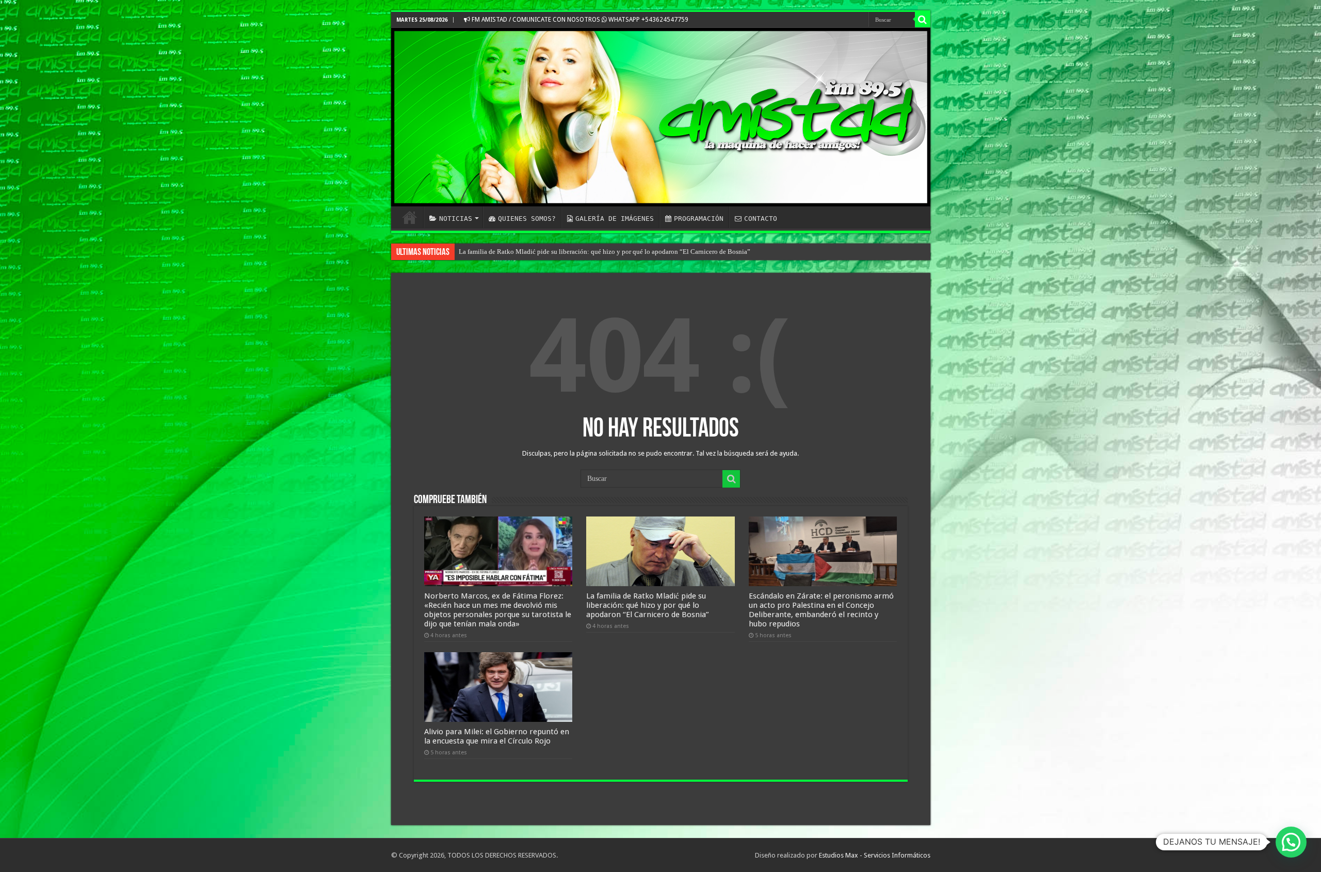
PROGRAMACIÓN (698, 218)
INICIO (409, 217)
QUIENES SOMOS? (527, 218)
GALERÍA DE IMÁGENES (614, 218)
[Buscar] (922, 19)
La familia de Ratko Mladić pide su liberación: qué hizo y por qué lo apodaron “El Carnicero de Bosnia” (604, 251)
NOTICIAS (455, 218)
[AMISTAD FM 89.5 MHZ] (660, 117)
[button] (1291, 842)
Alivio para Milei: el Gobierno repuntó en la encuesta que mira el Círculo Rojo (496, 736)
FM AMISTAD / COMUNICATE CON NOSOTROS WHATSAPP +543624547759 (579, 19)
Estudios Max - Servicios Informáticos (874, 855)
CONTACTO (760, 218)
